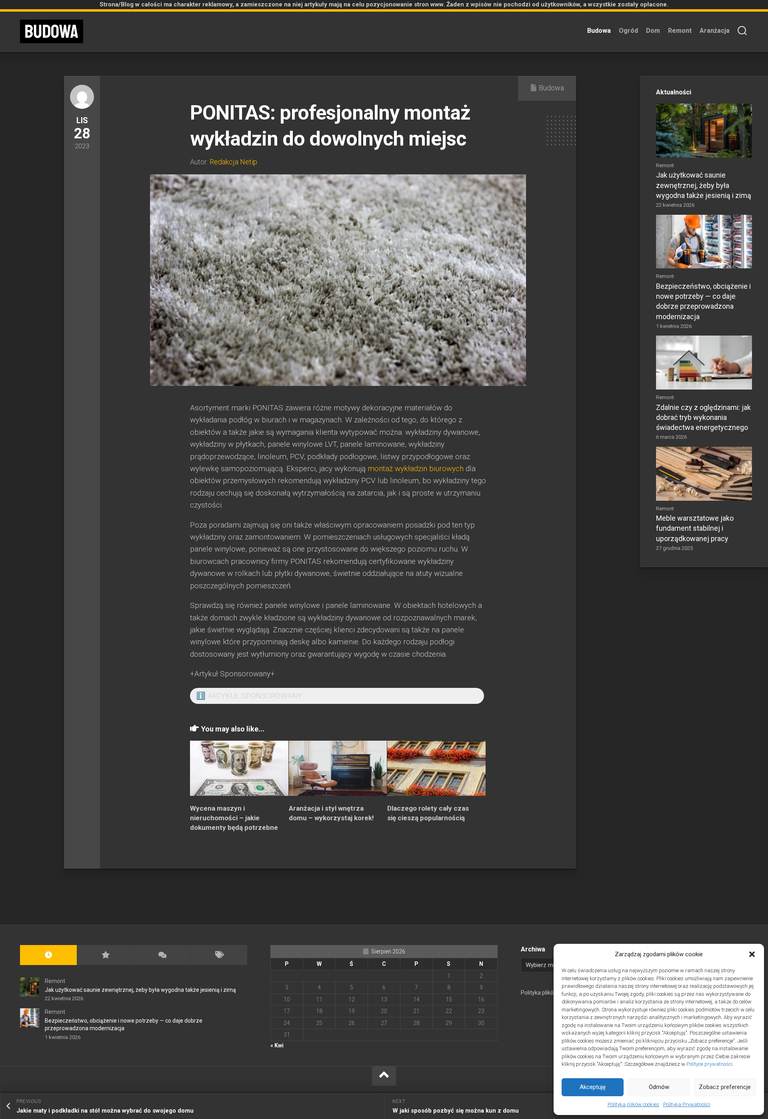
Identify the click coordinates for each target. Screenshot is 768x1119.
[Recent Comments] (162, 955)
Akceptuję (593, 1087)
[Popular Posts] (105, 955)
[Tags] (218, 955)
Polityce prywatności (709, 1064)
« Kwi (277, 1045)
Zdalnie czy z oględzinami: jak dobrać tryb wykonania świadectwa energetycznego (703, 417)
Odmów (659, 1087)
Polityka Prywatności (686, 1104)
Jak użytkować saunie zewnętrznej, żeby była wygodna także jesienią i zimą (703, 185)
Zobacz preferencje (725, 1087)
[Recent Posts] (48, 955)
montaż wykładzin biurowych (416, 468)
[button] (752, 954)
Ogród (628, 30)
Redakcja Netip (233, 162)
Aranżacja (715, 30)
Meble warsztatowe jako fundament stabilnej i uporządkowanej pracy (695, 528)
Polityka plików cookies (633, 1104)
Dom (653, 30)
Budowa (599, 30)
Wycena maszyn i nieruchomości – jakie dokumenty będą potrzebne (234, 817)
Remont (680, 30)
